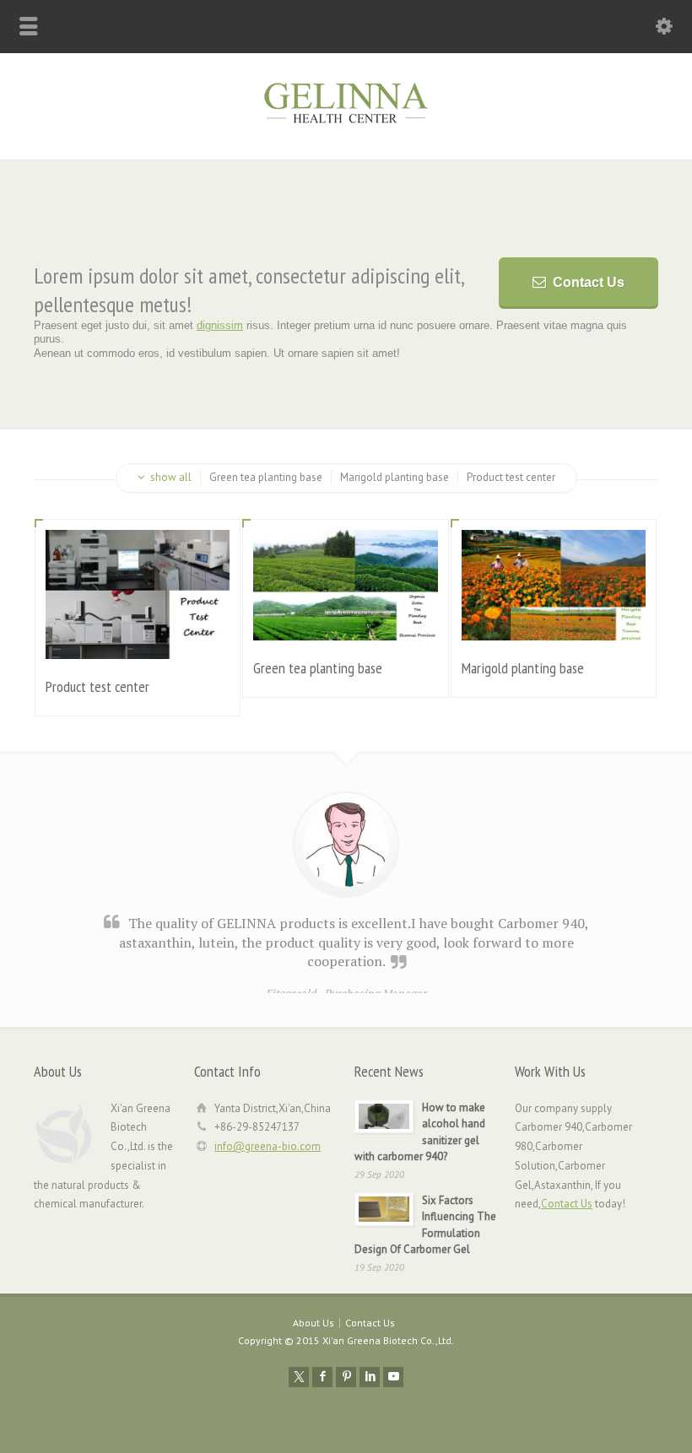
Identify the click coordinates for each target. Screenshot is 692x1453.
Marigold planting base (523, 668)
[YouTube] (393, 1377)
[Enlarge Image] (137, 550)
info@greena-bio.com (267, 1146)
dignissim (220, 325)
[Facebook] (322, 1377)
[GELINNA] (346, 123)
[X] (299, 1377)
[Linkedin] (370, 1377)
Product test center (97, 686)
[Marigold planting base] (553, 620)
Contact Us (588, 282)
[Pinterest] (346, 1377)
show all (171, 477)
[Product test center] (137, 638)
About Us (313, 1322)
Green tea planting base (317, 668)
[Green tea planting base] (346, 620)
